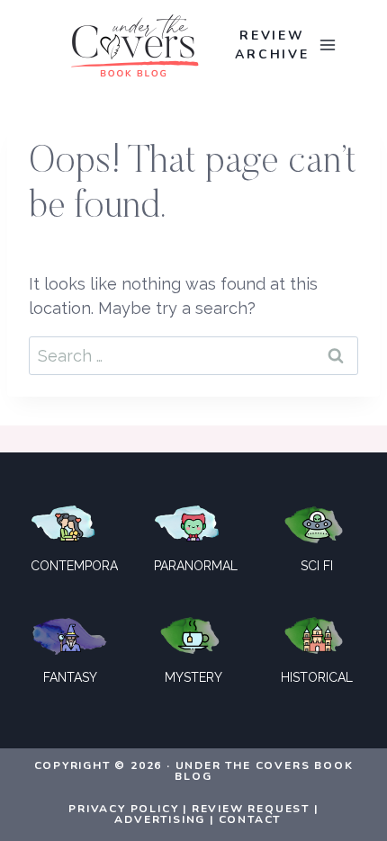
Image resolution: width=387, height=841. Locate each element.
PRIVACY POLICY (123, 808)
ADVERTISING (159, 819)
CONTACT (250, 819)
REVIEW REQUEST (251, 808)
